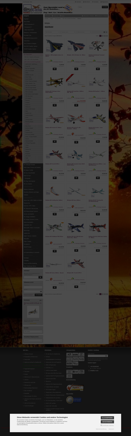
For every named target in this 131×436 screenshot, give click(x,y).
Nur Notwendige (107, 421)
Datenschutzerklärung (101, 429)
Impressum (111, 429)
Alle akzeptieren (107, 417)
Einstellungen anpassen (108, 425)
